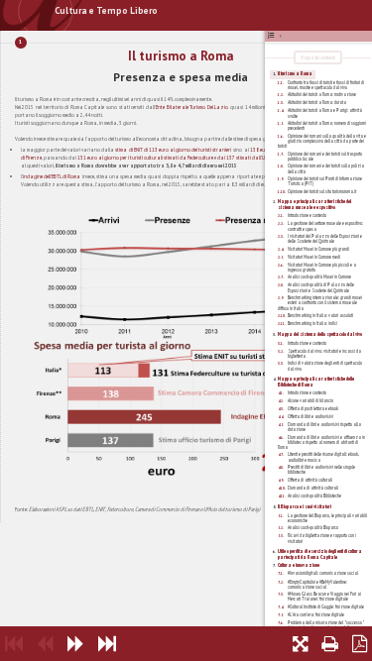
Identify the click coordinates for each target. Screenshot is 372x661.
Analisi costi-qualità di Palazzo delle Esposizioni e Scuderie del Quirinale (321, 286)
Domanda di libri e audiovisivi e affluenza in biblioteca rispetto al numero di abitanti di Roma (321, 442)
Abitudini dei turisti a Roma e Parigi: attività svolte (325, 112)
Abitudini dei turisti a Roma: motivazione (322, 94)
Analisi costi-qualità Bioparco (313, 527)
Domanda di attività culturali (313, 488)
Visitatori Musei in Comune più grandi (318, 249)
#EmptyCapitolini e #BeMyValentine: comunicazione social (317, 584)
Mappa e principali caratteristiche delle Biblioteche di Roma (316, 381)
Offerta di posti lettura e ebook (313, 408)
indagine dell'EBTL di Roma (52, 176)
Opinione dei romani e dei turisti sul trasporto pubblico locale (325, 156)
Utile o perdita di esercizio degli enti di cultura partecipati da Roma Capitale (320, 554)
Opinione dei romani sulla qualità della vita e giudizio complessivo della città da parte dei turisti (322, 141)
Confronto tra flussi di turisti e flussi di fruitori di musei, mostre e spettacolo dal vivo (326, 84)
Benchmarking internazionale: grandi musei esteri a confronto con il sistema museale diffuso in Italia (320, 302)
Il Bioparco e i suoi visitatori (304, 506)
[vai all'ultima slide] (107, 643)
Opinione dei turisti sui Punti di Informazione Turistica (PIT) (325, 180)
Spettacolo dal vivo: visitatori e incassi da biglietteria (324, 353)
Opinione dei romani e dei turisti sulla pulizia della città (326, 168)
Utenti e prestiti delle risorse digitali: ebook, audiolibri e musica (323, 457)
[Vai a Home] (25, 15)
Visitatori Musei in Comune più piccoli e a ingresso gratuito (322, 267)
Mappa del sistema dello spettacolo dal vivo (320, 334)
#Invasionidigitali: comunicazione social (323, 574)
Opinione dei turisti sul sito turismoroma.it (322, 191)
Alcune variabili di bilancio (310, 400)
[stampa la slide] (329, 643)
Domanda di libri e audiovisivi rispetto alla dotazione (324, 426)
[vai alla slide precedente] (45, 643)
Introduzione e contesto (307, 215)
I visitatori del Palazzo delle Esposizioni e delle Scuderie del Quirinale (325, 238)
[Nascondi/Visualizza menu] (274, 36)
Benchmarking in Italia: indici (312, 323)
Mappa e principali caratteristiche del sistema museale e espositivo (314, 204)
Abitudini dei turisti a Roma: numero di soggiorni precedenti (327, 125)
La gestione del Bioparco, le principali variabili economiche (327, 517)
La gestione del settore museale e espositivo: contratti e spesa (325, 225)
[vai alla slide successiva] (75, 643)
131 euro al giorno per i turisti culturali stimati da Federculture (145, 158)
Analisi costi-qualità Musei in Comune (319, 276)
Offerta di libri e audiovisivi (310, 416)
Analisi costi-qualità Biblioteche (314, 495)
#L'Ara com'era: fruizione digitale (316, 614)
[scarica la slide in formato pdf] (359, 643)
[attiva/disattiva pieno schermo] (300, 643)
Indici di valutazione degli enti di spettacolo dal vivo (325, 365)
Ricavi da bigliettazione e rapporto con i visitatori (322, 537)
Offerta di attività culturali (310, 480)
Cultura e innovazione (298, 565)
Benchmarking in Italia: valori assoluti (320, 315)
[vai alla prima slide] (14, 643)
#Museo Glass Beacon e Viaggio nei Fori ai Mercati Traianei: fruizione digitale (324, 596)
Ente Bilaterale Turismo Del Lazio (192, 107)
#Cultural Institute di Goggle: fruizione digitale (326, 606)
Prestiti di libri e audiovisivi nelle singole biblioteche (321, 469)
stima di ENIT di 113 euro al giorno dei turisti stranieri (173, 150)
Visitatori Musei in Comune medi (314, 257)
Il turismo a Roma (295, 73)
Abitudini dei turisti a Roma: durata (317, 102)
